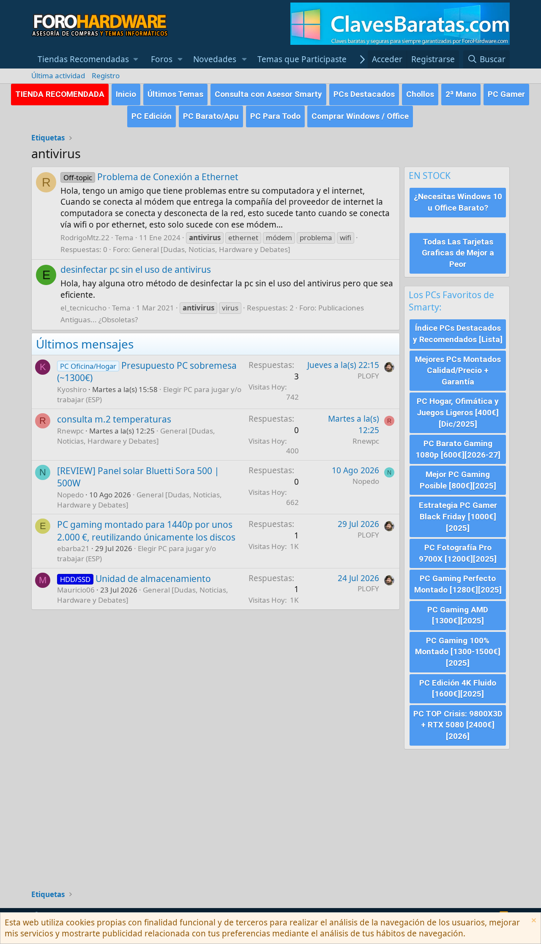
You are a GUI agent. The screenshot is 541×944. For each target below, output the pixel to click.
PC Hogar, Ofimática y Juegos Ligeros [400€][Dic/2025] (458, 412)
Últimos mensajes (85, 344)
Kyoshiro (72, 389)
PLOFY (368, 376)
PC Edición (151, 116)
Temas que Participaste (302, 59)
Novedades (214, 59)
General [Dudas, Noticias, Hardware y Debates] (211, 249)
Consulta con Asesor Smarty (268, 94)
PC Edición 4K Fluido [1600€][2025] (457, 688)
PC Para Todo (275, 116)
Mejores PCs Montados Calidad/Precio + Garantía (458, 370)
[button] (88, 59)
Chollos (420, 94)
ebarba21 (73, 548)
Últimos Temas (175, 94)
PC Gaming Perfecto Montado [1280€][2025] (458, 584)
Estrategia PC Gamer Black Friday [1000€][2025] (458, 516)
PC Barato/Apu (211, 116)
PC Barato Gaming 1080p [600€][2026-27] (457, 449)
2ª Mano (460, 94)
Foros (161, 59)
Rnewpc (70, 431)
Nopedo (70, 494)
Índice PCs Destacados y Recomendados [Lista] (458, 333)
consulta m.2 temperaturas (114, 419)
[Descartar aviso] (532, 921)
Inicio (126, 94)
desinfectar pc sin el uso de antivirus (135, 269)
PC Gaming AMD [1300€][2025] (457, 615)
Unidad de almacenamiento (153, 579)
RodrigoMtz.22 (84, 237)
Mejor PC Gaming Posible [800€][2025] (458, 480)
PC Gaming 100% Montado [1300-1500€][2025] (457, 652)
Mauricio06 (76, 590)
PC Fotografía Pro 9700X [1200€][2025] (458, 553)
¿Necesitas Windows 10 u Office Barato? (458, 202)
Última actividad (58, 75)
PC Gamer (506, 94)
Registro (106, 75)
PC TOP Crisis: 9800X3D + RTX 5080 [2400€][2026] (458, 725)
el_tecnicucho (83, 308)
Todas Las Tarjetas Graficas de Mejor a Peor (458, 253)
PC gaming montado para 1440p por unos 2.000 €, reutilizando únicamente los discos (146, 531)
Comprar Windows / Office (360, 116)
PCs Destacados (364, 94)
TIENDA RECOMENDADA (59, 94)
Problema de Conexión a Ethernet (150, 177)
